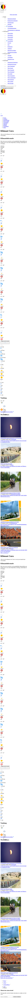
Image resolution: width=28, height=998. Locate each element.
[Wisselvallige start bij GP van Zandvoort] (11, 546)
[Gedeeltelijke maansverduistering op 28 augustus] (11, 437)
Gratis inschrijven (17, 996)
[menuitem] (15, 23)
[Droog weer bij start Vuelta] (11, 462)
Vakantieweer (14, 523)
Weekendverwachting (15, 494)
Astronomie (13, 439)
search (2, 85)
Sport (12, 465)
